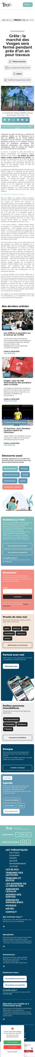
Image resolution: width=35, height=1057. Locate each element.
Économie (14, 855)
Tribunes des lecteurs (14, 874)
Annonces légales (12, 890)
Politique (14, 853)
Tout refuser (12, 1047)
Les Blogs (12, 869)
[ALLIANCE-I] (17, 24)
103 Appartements (11, 719)
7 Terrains (8, 729)
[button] (5, 120)
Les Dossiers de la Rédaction (16, 885)
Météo (10, 909)
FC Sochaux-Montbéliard (12, 422)
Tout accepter (12, 1042)
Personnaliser (12, 1052)
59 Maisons (22, 724)
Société (6, 327)
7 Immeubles (9, 724)
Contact (11, 912)
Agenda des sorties (13, 895)
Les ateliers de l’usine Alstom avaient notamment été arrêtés (17, 156)
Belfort (19, 74)
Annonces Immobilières (14, 901)
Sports (24, 422)
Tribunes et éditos (13, 879)
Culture (13, 866)
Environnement (17, 31)
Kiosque (11, 905)
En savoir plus (7, 561)
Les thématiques (17, 850)
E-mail (5, 587)
